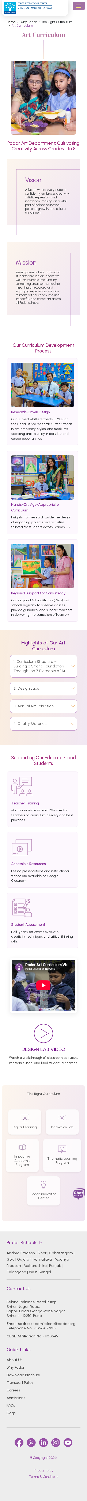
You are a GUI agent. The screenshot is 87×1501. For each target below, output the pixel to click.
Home (11, 22)
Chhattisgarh (61, 1253)
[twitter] (31, 1442)
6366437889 (45, 1328)
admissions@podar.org (55, 1323)
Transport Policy (20, 1382)
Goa (10, 1259)
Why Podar (15, 1367)
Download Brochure (23, 1375)
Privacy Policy (43, 1470)
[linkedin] (43, 1442)
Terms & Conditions (43, 1477)
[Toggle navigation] (79, 6)
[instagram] (55, 1442)
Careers (13, 1390)
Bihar (42, 1253)
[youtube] (68, 1442)
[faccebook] (19, 1442)
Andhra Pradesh (21, 1253)
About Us (14, 1359)
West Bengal (40, 1272)
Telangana (16, 1272)
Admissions (16, 1397)
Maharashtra (35, 1265)
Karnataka (43, 1259)
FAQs (11, 1405)
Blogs (11, 1413)
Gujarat (24, 1259)
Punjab (55, 1265)
